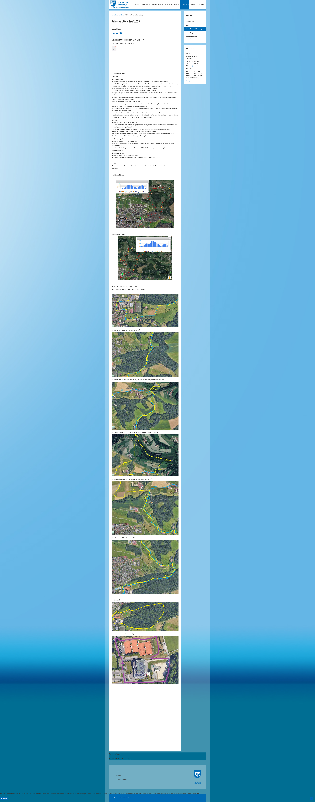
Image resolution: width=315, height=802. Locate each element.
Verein (187, 25)
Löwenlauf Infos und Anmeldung (193, 29)
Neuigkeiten (184, 4)
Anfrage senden (190, 81)
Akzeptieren (4, 798)
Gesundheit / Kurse (156, 4)
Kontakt (118, 772)
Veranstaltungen (189, 21)
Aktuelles (176, 4)
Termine (193, 4)
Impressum (118, 776)
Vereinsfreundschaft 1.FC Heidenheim (191, 38)
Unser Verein (200, 4)
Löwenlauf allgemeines (191, 33)
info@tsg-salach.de (195, 66)
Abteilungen (145, 4)
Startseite (136, 4)
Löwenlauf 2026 (117, 33)
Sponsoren (167, 4)
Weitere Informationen (157, 801)
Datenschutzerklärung (121, 779)
